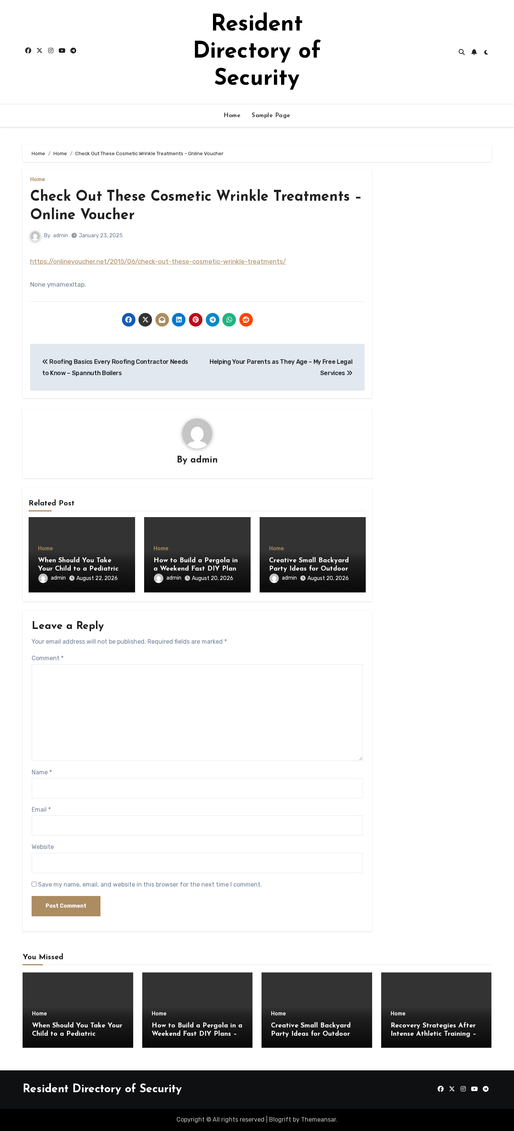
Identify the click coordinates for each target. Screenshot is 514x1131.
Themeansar (318, 1119)
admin (60, 235)
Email (41, 809)
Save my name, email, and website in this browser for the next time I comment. (150, 884)
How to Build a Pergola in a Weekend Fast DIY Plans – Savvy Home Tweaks (196, 568)
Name (42, 772)
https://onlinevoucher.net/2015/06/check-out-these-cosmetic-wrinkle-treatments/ (158, 261)
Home (232, 116)
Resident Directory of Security (257, 52)
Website (43, 846)
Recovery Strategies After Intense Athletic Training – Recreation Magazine (433, 1034)
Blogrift (280, 1119)
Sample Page (271, 116)
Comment (48, 658)
